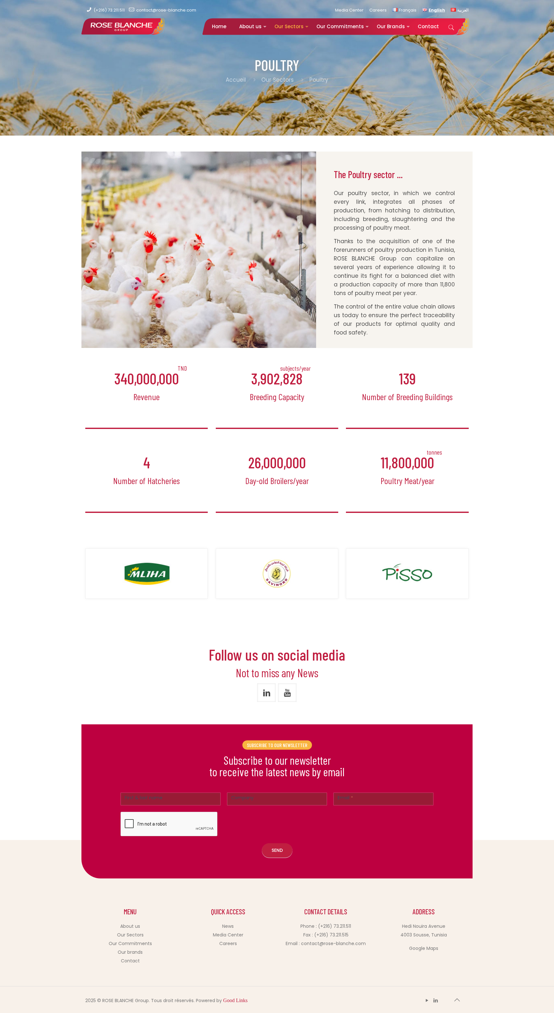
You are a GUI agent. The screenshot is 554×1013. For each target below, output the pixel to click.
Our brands (130, 952)
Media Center (349, 10)
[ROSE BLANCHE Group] (123, 30)
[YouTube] (427, 1000)
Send (277, 850)
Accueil (237, 80)
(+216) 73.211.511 (109, 10)
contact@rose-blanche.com (166, 10)
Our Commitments (130, 943)
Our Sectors (277, 80)
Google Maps (423, 948)
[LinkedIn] (435, 1000)
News (228, 926)
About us (130, 926)
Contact (130, 961)
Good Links (235, 1000)
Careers (378, 10)
